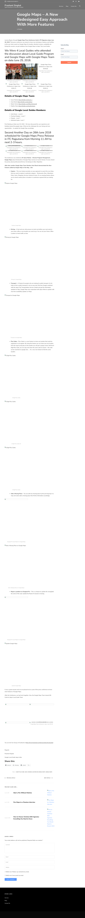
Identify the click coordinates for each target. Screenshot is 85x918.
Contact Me (73, 6)
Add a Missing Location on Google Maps (35, 771)
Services (61, 6)
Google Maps (49, 771)
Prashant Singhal (13, 5)
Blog (67, 6)
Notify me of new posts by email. (15, 875)
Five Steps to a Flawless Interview (24, 802)
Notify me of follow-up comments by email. (17, 872)
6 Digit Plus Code (20, 771)
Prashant (20, 29)
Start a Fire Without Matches (22, 793)
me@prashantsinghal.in (12, 1)
